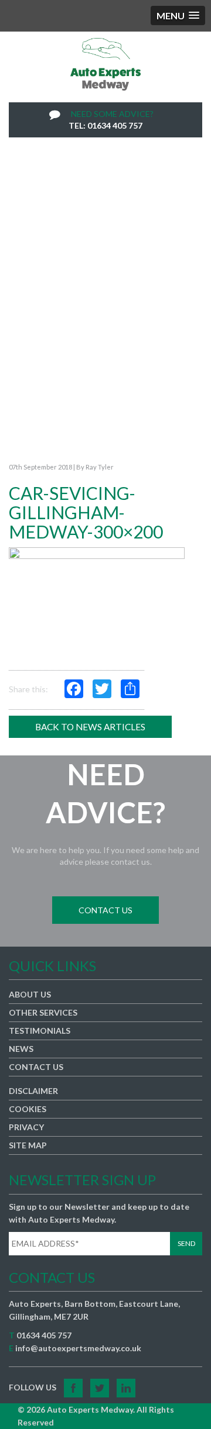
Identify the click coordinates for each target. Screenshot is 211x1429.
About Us (30, 994)
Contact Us (36, 1067)
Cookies (27, 1109)
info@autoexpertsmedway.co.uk (78, 1348)
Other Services (43, 1012)
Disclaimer (33, 1091)
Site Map (28, 1145)
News (21, 1049)
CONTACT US (105, 910)
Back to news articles (90, 727)
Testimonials (39, 1030)
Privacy (26, 1127)
